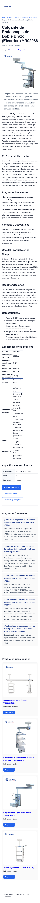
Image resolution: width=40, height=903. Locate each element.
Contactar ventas (10, 494)
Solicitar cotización (11, 487)
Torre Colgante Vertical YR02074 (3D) (18, 868)
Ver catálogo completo (12, 500)
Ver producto (9, 712)
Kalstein (7, 6)
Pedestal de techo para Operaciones (20, 50)
